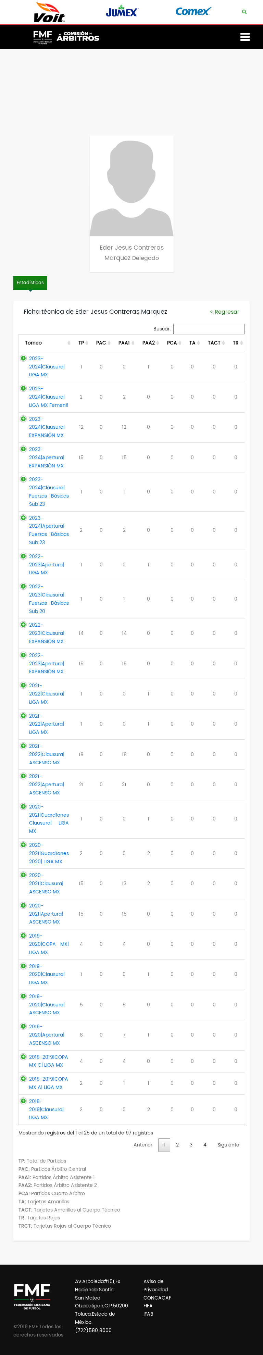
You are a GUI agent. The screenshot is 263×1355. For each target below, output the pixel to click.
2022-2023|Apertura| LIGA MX (46, 565)
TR (236, 343)
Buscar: (162, 329)
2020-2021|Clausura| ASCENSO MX (46, 883)
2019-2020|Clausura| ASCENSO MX (47, 1005)
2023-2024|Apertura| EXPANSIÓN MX (46, 458)
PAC (101, 343)
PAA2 (148, 343)
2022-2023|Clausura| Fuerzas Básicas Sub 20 (49, 599)
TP (81, 343)
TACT (214, 343)
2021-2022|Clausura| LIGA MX (46, 694)
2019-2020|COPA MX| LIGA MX (49, 944)
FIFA (148, 1306)
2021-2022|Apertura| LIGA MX (46, 724)
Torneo (33, 343)
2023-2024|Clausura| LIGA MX (47, 367)
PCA (172, 343)
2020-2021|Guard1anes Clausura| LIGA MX (49, 819)
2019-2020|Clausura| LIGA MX (47, 975)
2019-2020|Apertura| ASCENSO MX (46, 1035)
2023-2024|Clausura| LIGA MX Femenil (48, 397)
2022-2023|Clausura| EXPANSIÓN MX (46, 633)
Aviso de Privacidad (155, 1286)
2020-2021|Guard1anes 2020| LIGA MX (49, 853)
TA (192, 343)
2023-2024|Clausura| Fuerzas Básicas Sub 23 (49, 492)
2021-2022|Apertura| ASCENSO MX (46, 785)
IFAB (148, 1314)
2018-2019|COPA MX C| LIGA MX (48, 1061)
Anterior (143, 1145)
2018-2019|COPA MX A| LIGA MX (48, 1083)
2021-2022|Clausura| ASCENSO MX (46, 754)
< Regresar (224, 312)
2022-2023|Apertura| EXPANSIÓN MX (46, 664)
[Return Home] (70, 43)
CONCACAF (157, 1298)
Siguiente (228, 1145)
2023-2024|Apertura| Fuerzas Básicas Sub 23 (49, 530)
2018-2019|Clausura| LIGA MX (46, 1109)
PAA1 (124, 343)
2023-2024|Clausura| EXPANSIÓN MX (47, 427)
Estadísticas (30, 283)
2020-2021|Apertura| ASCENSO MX (46, 914)
